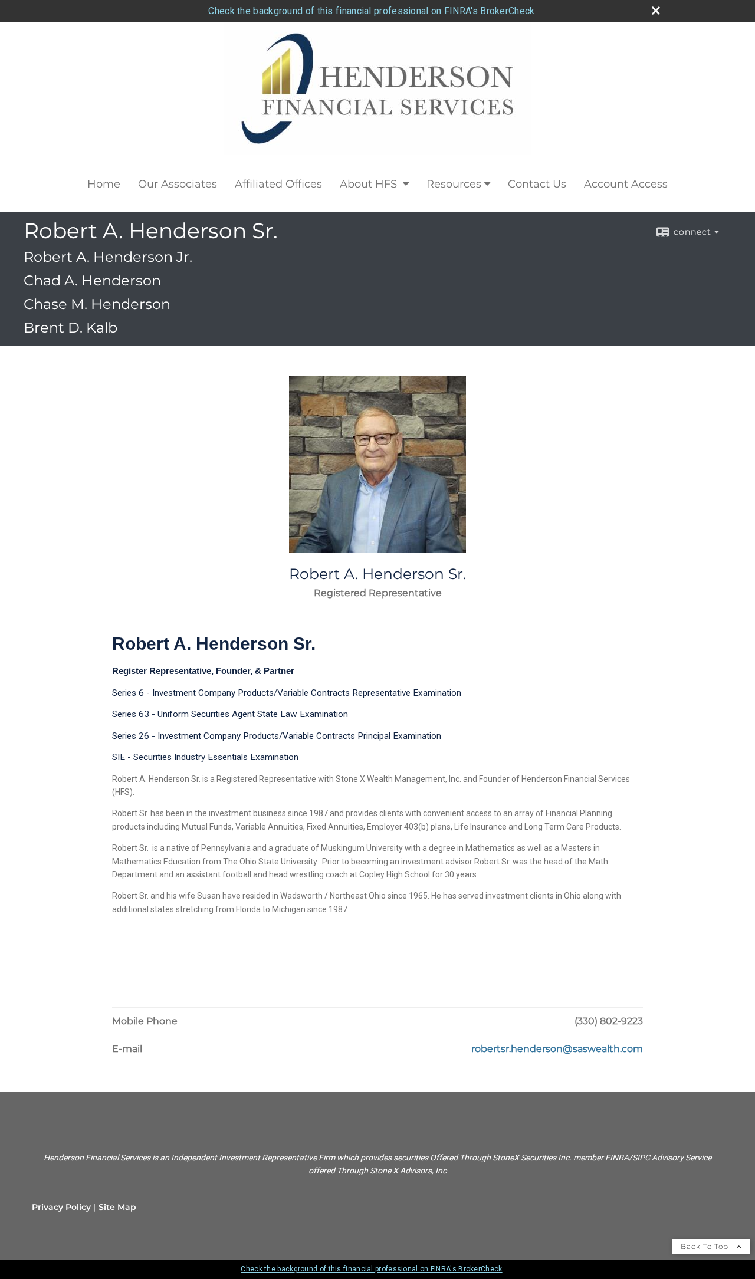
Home (103, 183)
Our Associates (177, 183)
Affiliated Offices (278, 183)
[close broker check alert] (656, 10)
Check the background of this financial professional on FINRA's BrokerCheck (371, 11)
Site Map (117, 1207)
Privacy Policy (61, 1207)
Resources (453, 183)
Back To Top (706, 1246)
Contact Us (537, 183)
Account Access (626, 183)
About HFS (370, 183)
